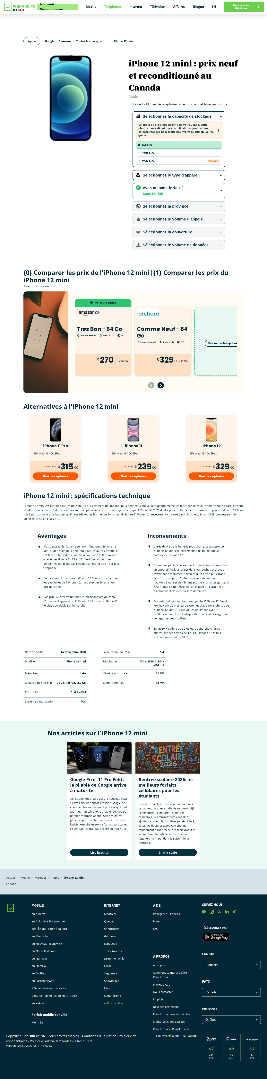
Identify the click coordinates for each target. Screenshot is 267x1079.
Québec (109, 921)
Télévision (157, 6)
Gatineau (110, 936)
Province (210, 1009)
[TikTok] (234, 912)
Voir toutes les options (222, 343)
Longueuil (110, 943)
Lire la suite (99, 852)
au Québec (39, 973)
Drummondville (114, 958)
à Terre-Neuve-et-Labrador (49, 988)
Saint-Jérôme (112, 995)
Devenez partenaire (166, 1007)
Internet (135, 6)
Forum (157, 921)
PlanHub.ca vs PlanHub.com (171, 1029)
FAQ (155, 929)
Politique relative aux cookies (51, 1041)
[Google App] (216, 937)
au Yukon (38, 1003)
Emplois (158, 999)
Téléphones (113, 6)
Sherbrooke (111, 929)
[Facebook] (204, 912)
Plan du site (83, 1041)
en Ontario (39, 966)
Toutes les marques (89, 41)
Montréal (38, 1022)
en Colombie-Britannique (48, 921)
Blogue (198, 6)
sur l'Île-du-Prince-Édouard (49, 929)
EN (214, 6)
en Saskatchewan (43, 981)
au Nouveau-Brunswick (47, 943)
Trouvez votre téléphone (241, 7)
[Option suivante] (160, 385)
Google (49, 41)
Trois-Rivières (113, 951)
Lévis (107, 988)
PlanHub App (161, 984)
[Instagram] (212, 912)
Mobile (91, 6)
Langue (208, 954)
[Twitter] (219, 912)
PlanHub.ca (30, 1036)
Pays (206, 981)
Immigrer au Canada (166, 914)
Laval (107, 966)
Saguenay (110, 973)
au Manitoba (40, 936)
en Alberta (38, 914)
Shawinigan (111, 981)
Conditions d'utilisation (99, 1036)
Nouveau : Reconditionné (51, 7)
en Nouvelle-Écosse (44, 951)
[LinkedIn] (227, 912)
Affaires (179, 6)
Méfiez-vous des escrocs (169, 1021)
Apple (32, 41)
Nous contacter (163, 992)
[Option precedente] (151, 385)
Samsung (65, 41)
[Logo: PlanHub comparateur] (20, 10)
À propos (159, 965)
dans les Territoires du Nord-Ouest (54, 995)
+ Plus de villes (114, 1003)
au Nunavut (39, 958)
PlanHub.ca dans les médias (171, 1014)
